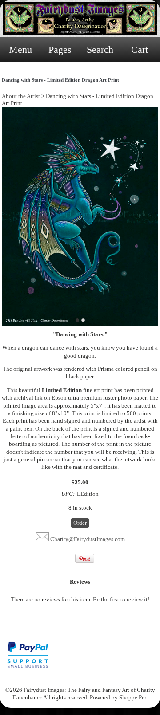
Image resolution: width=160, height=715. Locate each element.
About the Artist (21, 96)
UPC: (68, 494)
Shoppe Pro (133, 697)
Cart (139, 49)
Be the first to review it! (121, 599)
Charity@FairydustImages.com (87, 539)
